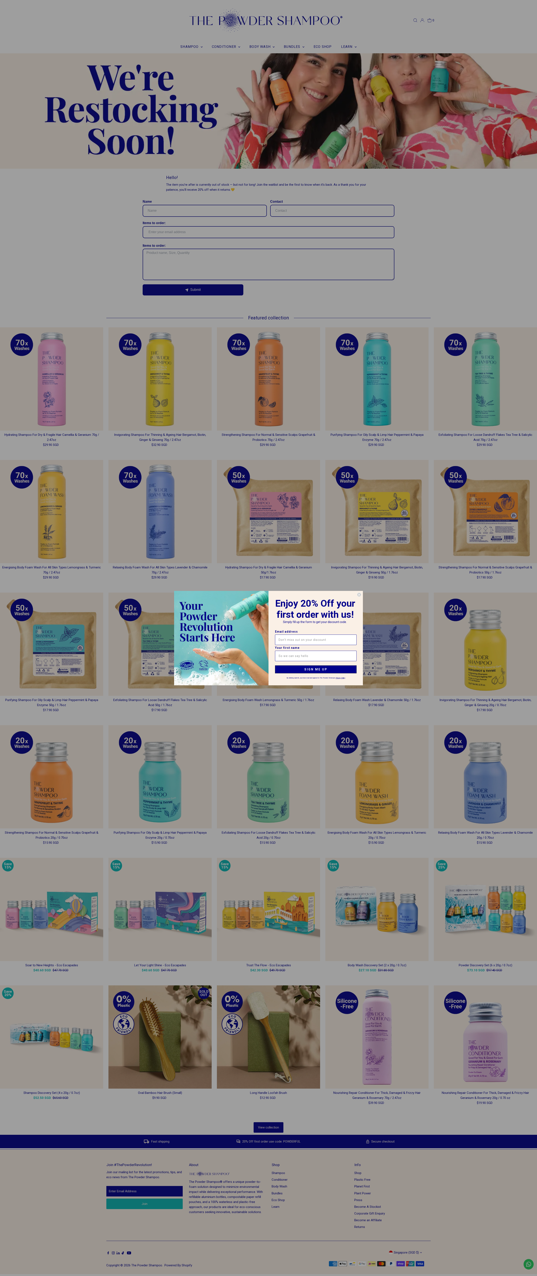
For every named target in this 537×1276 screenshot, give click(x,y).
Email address (286, 631)
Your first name (287, 647)
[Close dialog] (359, 595)
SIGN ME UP (315, 669)
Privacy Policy (340, 678)
